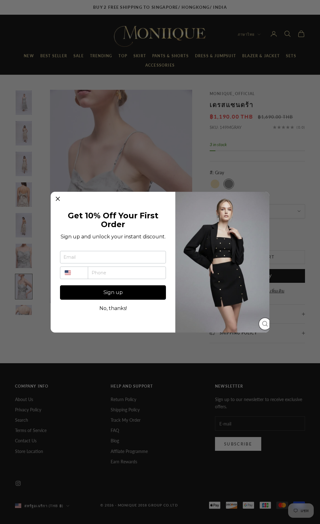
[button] (57, 198)
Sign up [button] (113, 292)
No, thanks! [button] (113, 308)
